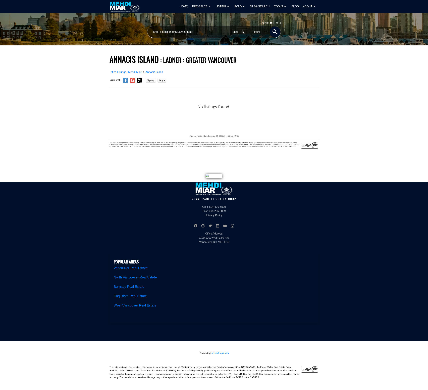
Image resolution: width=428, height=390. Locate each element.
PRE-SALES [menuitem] (199, 6)
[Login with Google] (132, 82)
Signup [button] (150, 80)
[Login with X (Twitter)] (139, 82)
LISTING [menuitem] (221, 6)
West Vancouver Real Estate (135, 305)
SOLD (238, 6)
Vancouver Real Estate (131, 268)
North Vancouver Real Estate (135, 277)
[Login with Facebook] (125, 82)
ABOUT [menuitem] (307, 6)
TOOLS (278, 6)
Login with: (115, 80)
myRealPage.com (220, 353)
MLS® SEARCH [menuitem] (260, 6)
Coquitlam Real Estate (130, 296)
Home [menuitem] (184, 6)
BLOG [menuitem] (295, 6)
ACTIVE (265, 23)
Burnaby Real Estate (129, 286)
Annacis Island (154, 72)
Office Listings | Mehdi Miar (125, 72)
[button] (195, 225)
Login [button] (162, 80)
